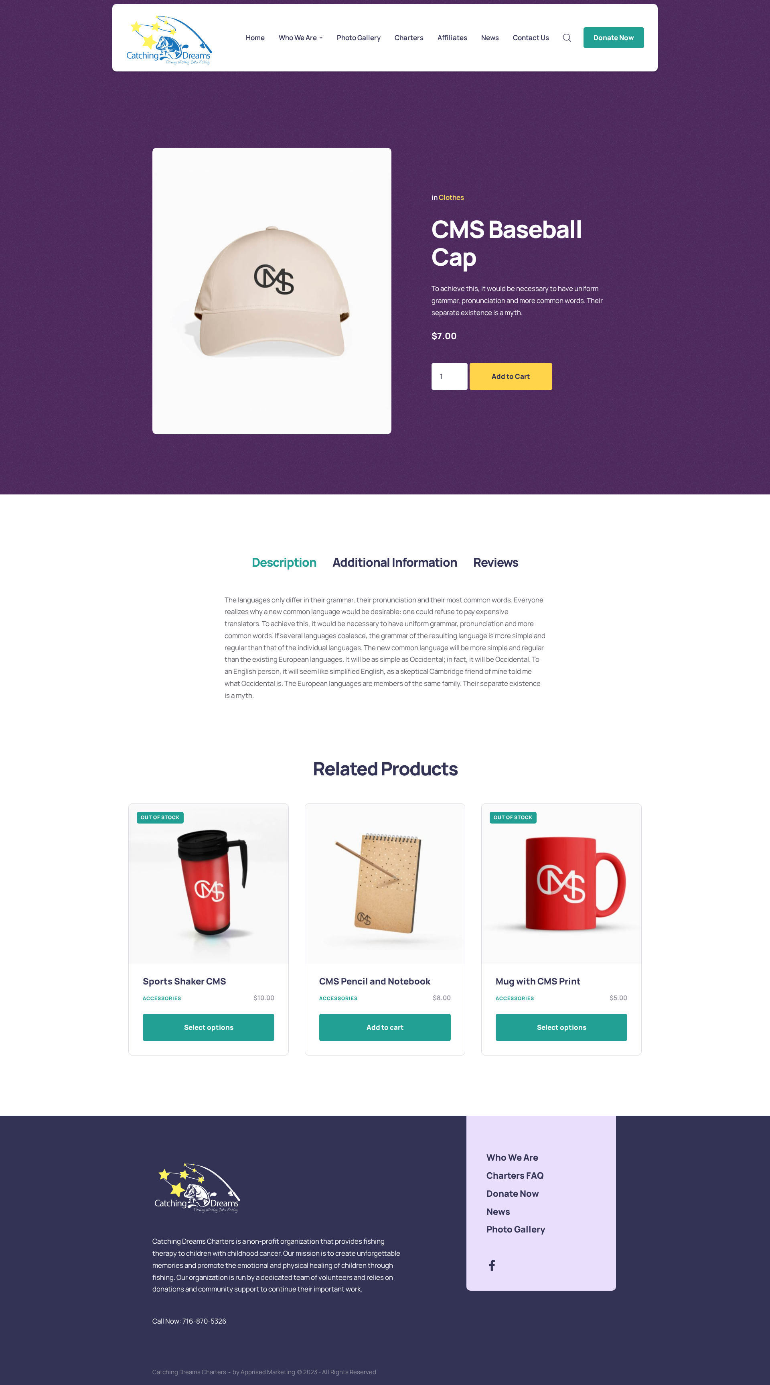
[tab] (284, 562)
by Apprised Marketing (264, 1372)
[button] (321, 37)
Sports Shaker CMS (184, 981)
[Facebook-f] (491, 1265)
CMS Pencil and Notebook (374, 981)
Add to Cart (511, 376)
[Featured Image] (208, 884)
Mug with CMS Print (538, 981)
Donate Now (614, 37)
